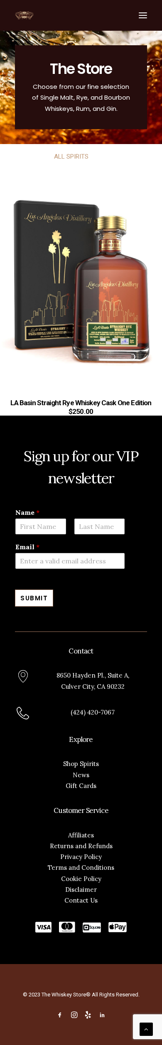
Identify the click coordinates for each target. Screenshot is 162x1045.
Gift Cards (81, 786)
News (81, 775)
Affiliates (81, 835)
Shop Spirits (81, 764)
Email (27, 547)
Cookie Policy (81, 879)
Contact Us (81, 900)
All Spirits (71, 156)
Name (27, 512)
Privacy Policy (81, 857)
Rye (103, 156)
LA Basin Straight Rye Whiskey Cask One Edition (81, 403)
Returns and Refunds (81, 846)
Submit (34, 598)
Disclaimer (81, 889)
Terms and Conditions (81, 867)
